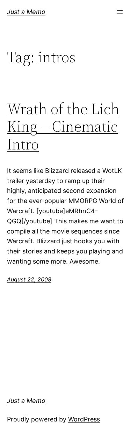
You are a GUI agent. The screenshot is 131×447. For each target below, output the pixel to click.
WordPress (84, 419)
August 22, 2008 (29, 279)
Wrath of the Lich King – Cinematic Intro (63, 126)
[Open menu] (120, 12)
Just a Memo (26, 11)
